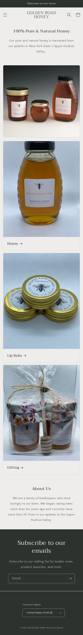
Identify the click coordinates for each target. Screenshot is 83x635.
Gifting (13, 467)
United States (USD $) (39, 612)
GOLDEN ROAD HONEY (36, 628)
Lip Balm (14, 355)
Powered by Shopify (55, 628)
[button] (5, 14)
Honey (12, 244)
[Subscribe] (70, 578)
